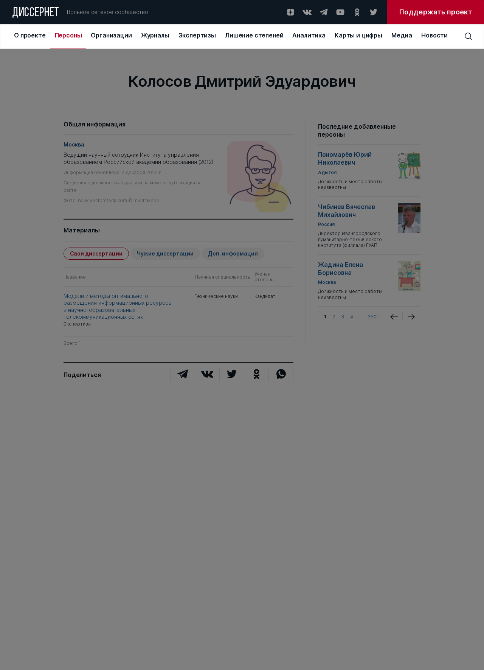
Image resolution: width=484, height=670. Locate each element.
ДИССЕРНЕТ (35, 13)
